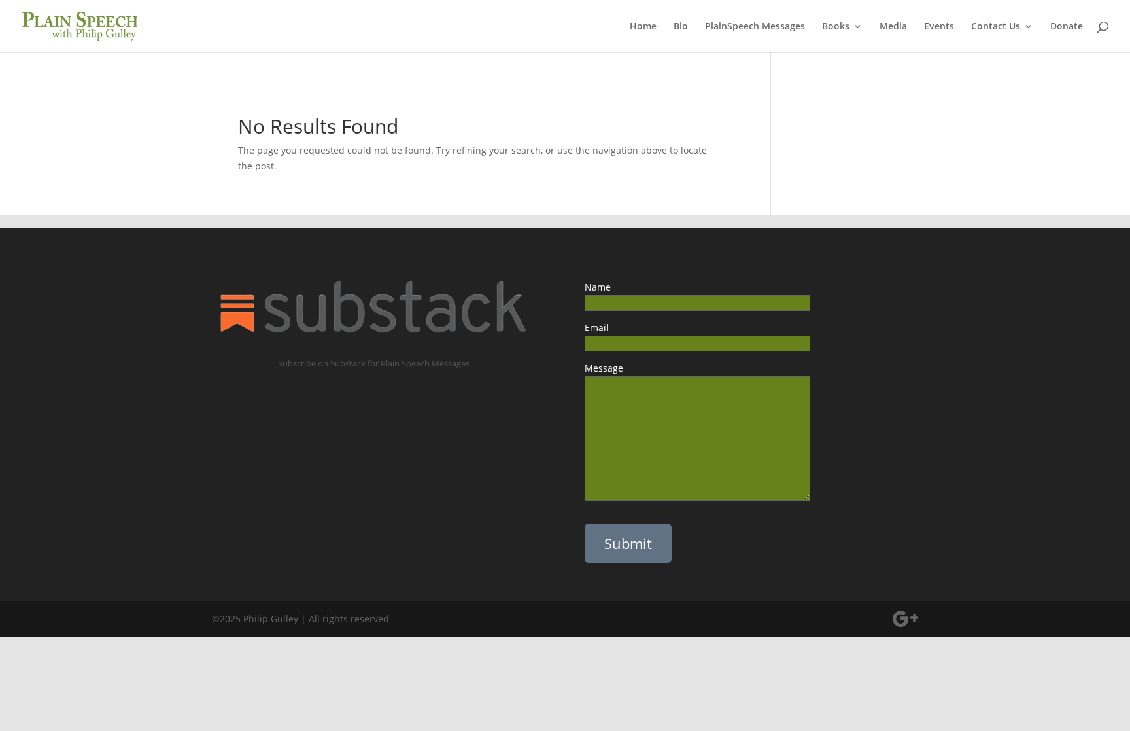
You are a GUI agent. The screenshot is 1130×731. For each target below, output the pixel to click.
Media (893, 27)
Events (939, 27)
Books (835, 27)
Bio (681, 27)
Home (643, 27)
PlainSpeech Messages (755, 27)
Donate (1066, 27)
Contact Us (995, 27)
